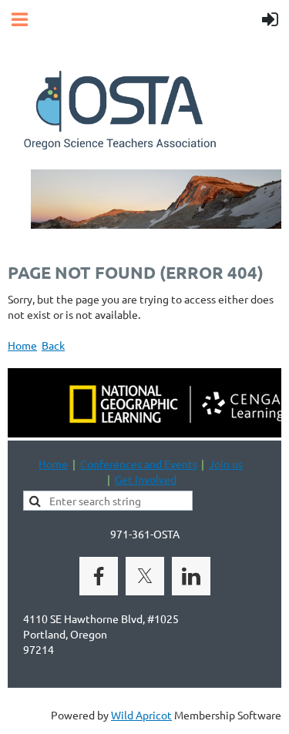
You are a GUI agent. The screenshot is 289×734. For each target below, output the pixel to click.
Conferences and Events (138, 464)
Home (22, 345)
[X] (145, 576)
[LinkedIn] (191, 576)
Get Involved (145, 479)
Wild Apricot (141, 715)
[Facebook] (98, 576)
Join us (226, 464)
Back (53, 345)
